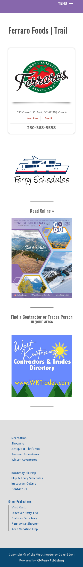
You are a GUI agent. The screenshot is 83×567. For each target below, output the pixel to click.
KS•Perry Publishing (50, 560)
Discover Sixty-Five (25, 513)
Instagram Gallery (24, 483)
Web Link (32, 118)
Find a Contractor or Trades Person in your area (42, 318)
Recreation (19, 438)
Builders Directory (24, 518)
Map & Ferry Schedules (27, 478)
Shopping (18, 443)
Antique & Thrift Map (26, 448)
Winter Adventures (24, 459)
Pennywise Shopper (25, 523)
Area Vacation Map (25, 529)
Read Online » (42, 210)
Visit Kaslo (19, 507)
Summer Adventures (25, 454)
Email (48, 118)
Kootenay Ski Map (24, 473)
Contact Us (19, 489)
